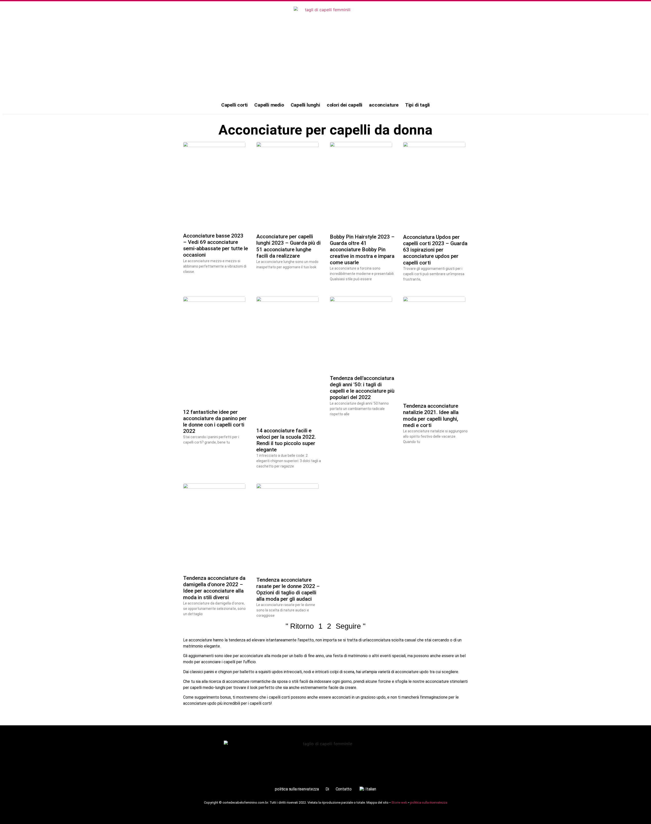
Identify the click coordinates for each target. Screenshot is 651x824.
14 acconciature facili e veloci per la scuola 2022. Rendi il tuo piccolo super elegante (286, 440)
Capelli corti (234, 105)
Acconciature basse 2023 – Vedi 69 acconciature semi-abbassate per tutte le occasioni (215, 245)
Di (327, 789)
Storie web (399, 802)
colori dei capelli (344, 105)
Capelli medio (269, 105)
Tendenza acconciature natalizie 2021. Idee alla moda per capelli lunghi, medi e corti (430, 415)
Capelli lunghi (305, 105)
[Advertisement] (325, 58)
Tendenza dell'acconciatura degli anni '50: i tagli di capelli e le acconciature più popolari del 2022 (362, 388)
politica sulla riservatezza (297, 789)
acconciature (383, 105)
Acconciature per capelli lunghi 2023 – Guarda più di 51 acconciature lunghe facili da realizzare (288, 246)
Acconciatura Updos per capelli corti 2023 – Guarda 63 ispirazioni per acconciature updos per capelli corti (435, 250)
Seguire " (350, 626)
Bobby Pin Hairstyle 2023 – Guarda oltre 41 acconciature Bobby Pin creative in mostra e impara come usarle (362, 250)
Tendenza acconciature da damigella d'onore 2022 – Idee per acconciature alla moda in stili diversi (214, 587)
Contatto (344, 789)
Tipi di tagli (417, 105)
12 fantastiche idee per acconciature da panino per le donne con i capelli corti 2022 (215, 421)
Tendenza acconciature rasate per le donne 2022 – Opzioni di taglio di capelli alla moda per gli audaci (288, 589)
